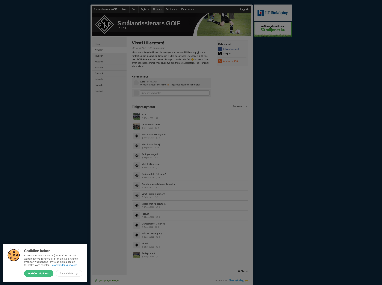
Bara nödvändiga (69, 273)
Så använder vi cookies (64, 264)
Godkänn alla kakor (38, 273)
